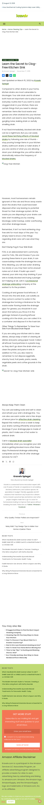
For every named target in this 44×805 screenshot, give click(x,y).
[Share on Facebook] (3, 75)
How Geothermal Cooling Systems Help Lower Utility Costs (22, 8)
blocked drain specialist (21, 440)
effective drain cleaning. (30, 419)
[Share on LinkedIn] (10, 75)
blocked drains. (9, 158)
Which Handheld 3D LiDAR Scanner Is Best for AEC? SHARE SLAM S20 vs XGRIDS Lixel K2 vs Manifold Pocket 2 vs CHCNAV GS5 (21, 542)
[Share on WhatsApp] (14, 75)
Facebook (22, 507)
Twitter (29, 505)
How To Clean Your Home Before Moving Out (23, 648)
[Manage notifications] (39, 801)
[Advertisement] (22, 46)
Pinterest (36, 505)
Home (4, 29)
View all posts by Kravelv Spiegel (22, 480)
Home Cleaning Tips (15, 29)
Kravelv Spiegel (9, 71)
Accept (11, 802)
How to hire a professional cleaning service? (23, 645)
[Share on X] (7, 75)
